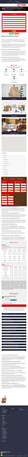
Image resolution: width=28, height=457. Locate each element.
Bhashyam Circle (4, 39)
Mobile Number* (4, 17)
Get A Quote (4, 392)
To (2, 23)
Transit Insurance (4, 438)
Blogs (3, 419)
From (3, 21)
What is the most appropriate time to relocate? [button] (10, 330)
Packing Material (4, 421)
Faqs (2, 420)
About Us (3, 417)
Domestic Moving (4, 435)
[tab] (14, 305)
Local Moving (3, 434)
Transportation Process (4, 423)
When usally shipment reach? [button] (7, 319)
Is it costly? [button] (5, 316)
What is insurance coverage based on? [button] (9, 322)
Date (2, 25)
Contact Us (3, 425)
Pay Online (3, 424)
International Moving (4, 436)
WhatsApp (12, 33)
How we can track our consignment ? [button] (8, 341)
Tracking (3, 416)
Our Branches (3, 418)
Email (3, 19)
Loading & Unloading (4, 437)
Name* (3, 15)
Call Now (17, 33)
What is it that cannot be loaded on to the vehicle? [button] (10, 327)
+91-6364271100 (10, 1)
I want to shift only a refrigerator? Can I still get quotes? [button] (11, 344)
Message (3, 27)
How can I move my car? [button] (7, 333)
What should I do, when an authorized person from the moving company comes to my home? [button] (14, 305)
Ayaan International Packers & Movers (10, 455)
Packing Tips (3, 422)
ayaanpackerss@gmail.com (17, 1)
